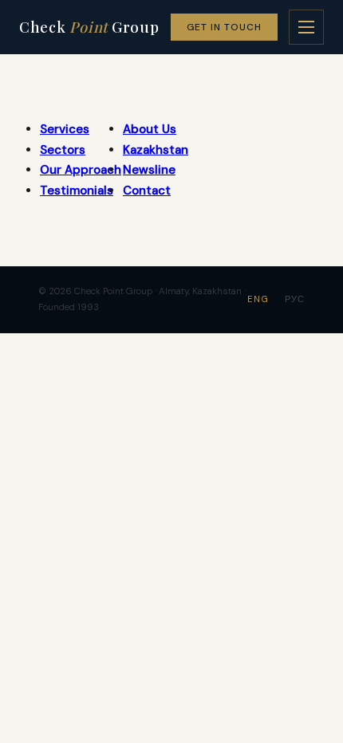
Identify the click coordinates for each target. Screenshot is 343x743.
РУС (295, 299)
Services (64, 129)
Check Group (89, 27)
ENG (258, 299)
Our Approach (80, 170)
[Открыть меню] (306, 27)
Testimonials (76, 191)
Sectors (62, 150)
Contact (147, 191)
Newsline (149, 170)
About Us (149, 129)
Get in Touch (224, 27)
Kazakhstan (155, 150)
